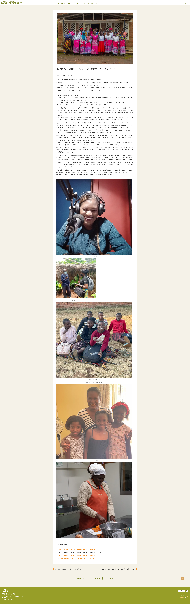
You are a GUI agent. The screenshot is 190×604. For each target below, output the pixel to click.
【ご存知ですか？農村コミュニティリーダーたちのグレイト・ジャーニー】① (77, 549)
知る (57, 3)
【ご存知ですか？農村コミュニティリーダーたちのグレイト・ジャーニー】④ (77, 559)
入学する (63, 3)
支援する (79, 3)
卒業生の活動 (71, 3)
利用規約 (182, 597)
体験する (97, 3)
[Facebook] (179, 591)
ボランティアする (88, 3)
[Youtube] (184, 591)
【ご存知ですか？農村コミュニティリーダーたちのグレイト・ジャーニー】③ (77, 555)
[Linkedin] (187, 591)
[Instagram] (181, 591)
